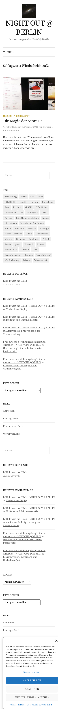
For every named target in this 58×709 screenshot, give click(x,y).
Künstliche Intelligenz (27, 218)
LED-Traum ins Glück (15, 280)
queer (18, 244)
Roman (40, 244)
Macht (8, 228)
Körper (8, 218)
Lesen (45, 218)
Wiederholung (12, 260)
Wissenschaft (41, 260)
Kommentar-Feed (13, 426)
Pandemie (34, 239)
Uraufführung (43, 255)
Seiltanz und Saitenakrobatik (22, 319)
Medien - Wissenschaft (16, 116)
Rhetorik (29, 244)
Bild (32, 196)
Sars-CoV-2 (11, 249)
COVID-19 (10, 202)
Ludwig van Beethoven (32, 223)
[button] (56, 640)
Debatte (23, 202)
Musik (29, 233)
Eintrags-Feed (11, 418)
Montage (44, 228)
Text (34, 249)
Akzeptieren (32, 680)
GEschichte (41, 207)
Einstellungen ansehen (32, 697)
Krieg (44, 212)
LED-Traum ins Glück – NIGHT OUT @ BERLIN (29, 305)
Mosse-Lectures (13, 233)
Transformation (13, 255)
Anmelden (9, 410)
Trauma (29, 255)
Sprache (24, 249)
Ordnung (20, 239)
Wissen (26, 260)
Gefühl (28, 207)
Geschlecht (10, 212)
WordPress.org (11, 433)
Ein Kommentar (11, 130)
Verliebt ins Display (16, 309)
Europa (34, 202)
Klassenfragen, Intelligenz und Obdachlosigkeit (20, 367)
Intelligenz (32, 212)
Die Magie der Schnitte (23, 121)
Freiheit (17, 207)
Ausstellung (11, 196)
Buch (40, 196)
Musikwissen (42, 233)
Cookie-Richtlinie (18, 705)
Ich (21, 212)
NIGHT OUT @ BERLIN (29, 28)
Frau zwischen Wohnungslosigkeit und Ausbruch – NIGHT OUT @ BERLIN (24, 343)
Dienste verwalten (31, 672)
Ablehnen (32, 688)
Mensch (32, 228)
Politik (46, 239)
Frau (7, 207)
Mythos (8, 239)
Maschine (19, 228)
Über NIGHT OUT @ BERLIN (39, 705)
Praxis (8, 244)
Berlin (23, 196)
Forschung (47, 202)
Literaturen (11, 223)
